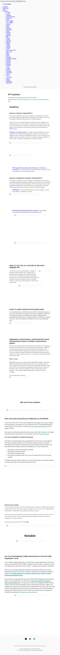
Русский (8, 61)
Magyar (8, 38)
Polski (7, 55)
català (7, 19)
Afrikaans (8, 15)
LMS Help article (30, 171)
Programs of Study (44, 434)
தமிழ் (7, 75)
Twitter (7, 4)
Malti (7, 53)
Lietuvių (8, 68)
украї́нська (9, 81)
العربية (8, 13)
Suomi (7, 31)
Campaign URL (4, 1)
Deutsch (8, 33)
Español (8, 62)
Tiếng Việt (8, 82)
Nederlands (9, 29)
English (8, 12)
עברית (7, 67)
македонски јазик (11, 50)
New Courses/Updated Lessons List (39, 426)
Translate (5, 11)
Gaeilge (8, 39)
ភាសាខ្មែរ (8, 47)
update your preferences (26, 650)
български (9, 18)
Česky (7, 25)
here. (24, 375)
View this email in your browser (30, 86)
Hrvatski (8, 24)
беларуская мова (10, 16)
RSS (4, 9)
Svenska (8, 65)
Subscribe (5, 6)
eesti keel (8, 28)
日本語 (8, 45)
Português (8, 57)
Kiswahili (8, 64)
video (10, 320)
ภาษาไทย (9, 77)
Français (8, 32)
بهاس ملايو (9, 51)
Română (8, 60)
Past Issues (5, 8)
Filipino (8, 80)
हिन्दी (7, 36)
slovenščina (9, 72)
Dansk (7, 26)
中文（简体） (10, 20)
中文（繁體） (10, 22)
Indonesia (8, 40)
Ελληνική (8, 35)
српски (8, 74)
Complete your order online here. (28, 592)
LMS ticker (44, 432)
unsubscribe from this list (37, 650)
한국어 (8, 48)
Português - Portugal (11, 58)
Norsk (7, 54)
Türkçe (8, 78)
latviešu (8, 69)
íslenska (8, 42)
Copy (24, 1)
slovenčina (8, 71)
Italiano (8, 43)
